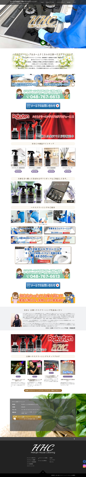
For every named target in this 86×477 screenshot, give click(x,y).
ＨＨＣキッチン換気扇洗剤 (31, 461)
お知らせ (18, 376)
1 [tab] (39, 224)
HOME (42, 2)
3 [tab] (42, 224)
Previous (12, 80)
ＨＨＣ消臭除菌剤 (30, 463)
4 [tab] (43, 224)
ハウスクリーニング (61, 2)
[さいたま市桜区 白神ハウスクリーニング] (43, 449)
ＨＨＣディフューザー (31, 465)
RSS (74, 439)
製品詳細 (18, 171)
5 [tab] (45, 224)
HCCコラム (52, 461)
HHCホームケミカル (50, 2)
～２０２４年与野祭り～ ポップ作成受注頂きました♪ (51, 376)
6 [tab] (46, 224)
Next (73, 80)
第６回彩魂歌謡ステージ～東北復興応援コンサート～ (35, 380)
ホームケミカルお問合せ (42, 460)
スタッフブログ (52, 459)
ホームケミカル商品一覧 (31, 457)
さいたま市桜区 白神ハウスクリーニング (23, 1)
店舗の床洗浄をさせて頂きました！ (68, 380)
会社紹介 (69, 2)
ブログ (74, 2)
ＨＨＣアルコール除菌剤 (31, 459)
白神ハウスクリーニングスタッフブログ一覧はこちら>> (43, 390)
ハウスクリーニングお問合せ (42, 458)
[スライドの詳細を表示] (27, 80)
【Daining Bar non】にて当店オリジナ (18, 380)
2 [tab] (40, 224)
